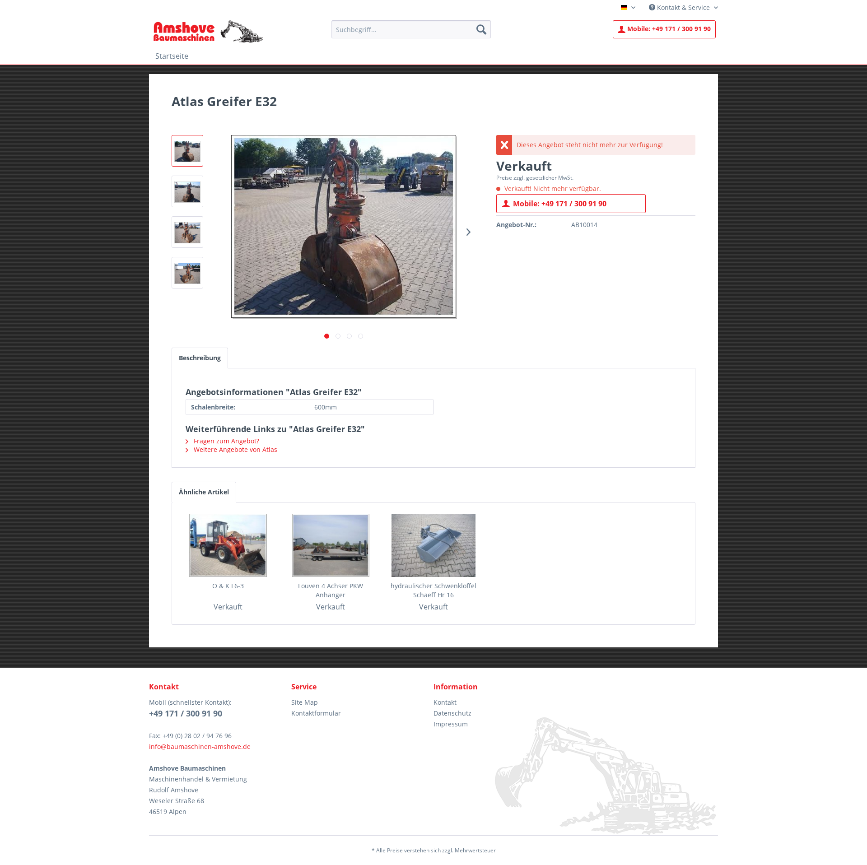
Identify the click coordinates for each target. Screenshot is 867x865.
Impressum (451, 724)
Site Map (304, 702)
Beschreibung (200, 357)
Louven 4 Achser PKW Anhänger (330, 590)
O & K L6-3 (228, 585)
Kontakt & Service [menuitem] (683, 7)
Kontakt (445, 702)
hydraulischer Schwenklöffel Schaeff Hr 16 (433, 590)
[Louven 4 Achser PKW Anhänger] (331, 545)
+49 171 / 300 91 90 (669, 28)
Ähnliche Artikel (204, 492)
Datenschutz (452, 713)
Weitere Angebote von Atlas (234, 449)
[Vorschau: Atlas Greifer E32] (187, 151)
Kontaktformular (316, 713)
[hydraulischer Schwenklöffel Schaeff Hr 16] (433, 545)
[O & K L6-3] (228, 545)
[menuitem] (411, 29)
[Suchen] (481, 29)
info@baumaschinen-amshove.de (200, 746)
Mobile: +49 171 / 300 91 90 (559, 204)
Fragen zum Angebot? (225, 441)
